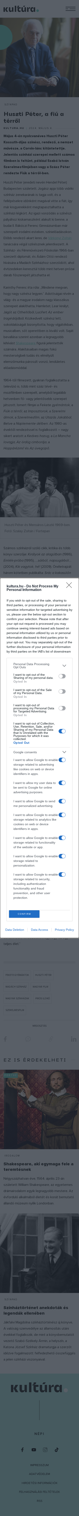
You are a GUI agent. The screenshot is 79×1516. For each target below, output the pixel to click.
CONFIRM (24, 914)
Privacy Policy (64, 929)
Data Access (39, 929)
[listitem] (39, 665)
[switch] (62, 676)
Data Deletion (14, 929)
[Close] (70, 586)
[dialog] (39, 758)
